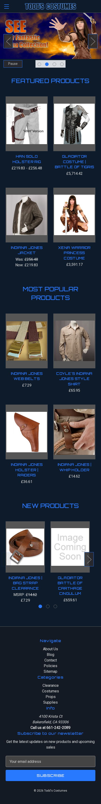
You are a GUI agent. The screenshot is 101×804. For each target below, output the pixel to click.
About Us (50, 649)
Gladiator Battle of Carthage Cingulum (70, 586)
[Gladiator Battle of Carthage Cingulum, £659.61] (70, 547)
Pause (13, 64)
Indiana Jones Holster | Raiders (27, 469)
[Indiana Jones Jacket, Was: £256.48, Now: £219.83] (26, 215)
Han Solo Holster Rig (26, 159)
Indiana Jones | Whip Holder (74, 467)
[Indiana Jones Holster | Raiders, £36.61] (26, 432)
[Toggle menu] (6, 6)
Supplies (50, 702)
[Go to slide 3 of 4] (54, 64)
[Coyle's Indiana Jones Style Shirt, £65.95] (74, 341)
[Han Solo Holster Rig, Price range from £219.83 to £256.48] (26, 123)
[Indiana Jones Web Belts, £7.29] (26, 341)
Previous (8, 41)
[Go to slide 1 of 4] (39, 64)
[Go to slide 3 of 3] (55, 606)
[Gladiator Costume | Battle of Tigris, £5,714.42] (74, 123)
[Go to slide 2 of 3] (48, 606)
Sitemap (50, 671)
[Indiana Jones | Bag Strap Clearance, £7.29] (25, 547)
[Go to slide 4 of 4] (62, 64)
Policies (50, 666)
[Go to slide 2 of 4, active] (47, 64)
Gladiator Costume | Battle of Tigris (74, 161)
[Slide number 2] (50, 41)
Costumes (50, 691)
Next (92, 41)
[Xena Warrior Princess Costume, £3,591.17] (74, 215)
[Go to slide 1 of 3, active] (40, 606)
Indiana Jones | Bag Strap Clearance (25, 583)
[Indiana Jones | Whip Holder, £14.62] (74, 432)
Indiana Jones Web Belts (27, 376)
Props (51, 696)
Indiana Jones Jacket (27, 250)
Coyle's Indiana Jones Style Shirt (74, 378)
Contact (50, 660)
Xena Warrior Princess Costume (74, 252)
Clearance (51, 685)
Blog (50, 654)
